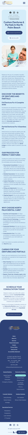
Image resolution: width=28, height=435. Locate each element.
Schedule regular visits (20, 274)
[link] (10, 12)
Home (10, 15)
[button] (24, 3)
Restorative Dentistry (14, 17)
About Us (6, 243)
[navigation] (14, 328)
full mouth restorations (13, 121)
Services (16, 15)
